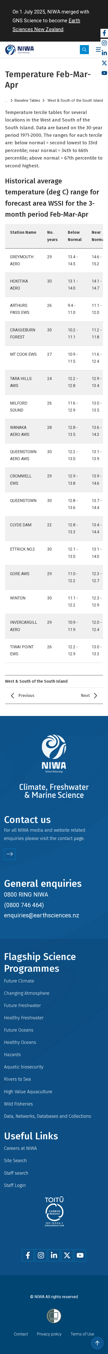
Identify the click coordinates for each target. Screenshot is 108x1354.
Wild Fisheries (18, 1104)
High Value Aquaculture (28, 1091)
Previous (26, 695)
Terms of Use (82, 1334)
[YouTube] (104, 73)
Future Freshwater (22, 1005)
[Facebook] (104, 33)
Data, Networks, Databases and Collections (47, 1116)
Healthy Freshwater (24, 1018)
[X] (104, 63)
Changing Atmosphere (26, 993)
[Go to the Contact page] (9, 854)
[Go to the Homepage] (19, 49)
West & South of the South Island (75, 100)
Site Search (15, 1160)
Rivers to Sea (17, 1079)
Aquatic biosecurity (23, 1067)
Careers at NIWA (20, 1148)
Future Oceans (18, 1030)
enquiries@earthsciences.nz (41, 915)
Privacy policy (49, 1334)
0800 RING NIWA (26, 894)
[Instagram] (104, 43)
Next (85, 695)
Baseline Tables (27, 100)
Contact (21, 1334)
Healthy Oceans (20, 1042)
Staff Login (15, 1185)
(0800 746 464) (24, 905)
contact (65, 838)
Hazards (12, 1054)
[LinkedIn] (104, 53)
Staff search (16, 1173)
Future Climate (19, 981)
